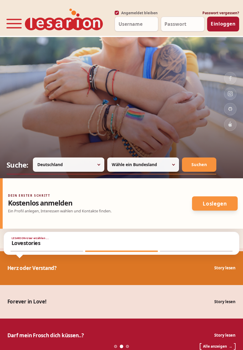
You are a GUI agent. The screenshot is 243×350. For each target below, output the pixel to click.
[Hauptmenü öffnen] (14, 21)
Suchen (199, 164)
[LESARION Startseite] (64, 20)
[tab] (46, 251)
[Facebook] (230, 78)
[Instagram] (230, 94)
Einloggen (223, 23)
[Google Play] (230, 109)
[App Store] (230, 124)
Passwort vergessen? (220, 13)
